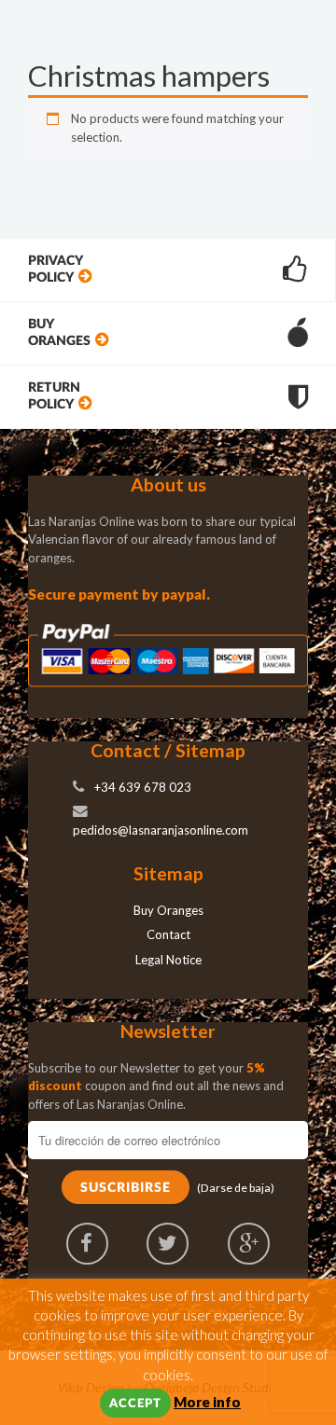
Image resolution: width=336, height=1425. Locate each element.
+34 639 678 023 (142, 787)
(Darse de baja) (235, 1188)
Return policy (54, 395)
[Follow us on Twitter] (168, 1244)
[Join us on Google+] (249, 1244)
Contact (168, 934)
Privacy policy (55, 269)
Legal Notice (168, 959)
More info (207, 1401)
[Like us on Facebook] (87, 1244)
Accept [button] (135, 1404)
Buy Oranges (59, 332)
